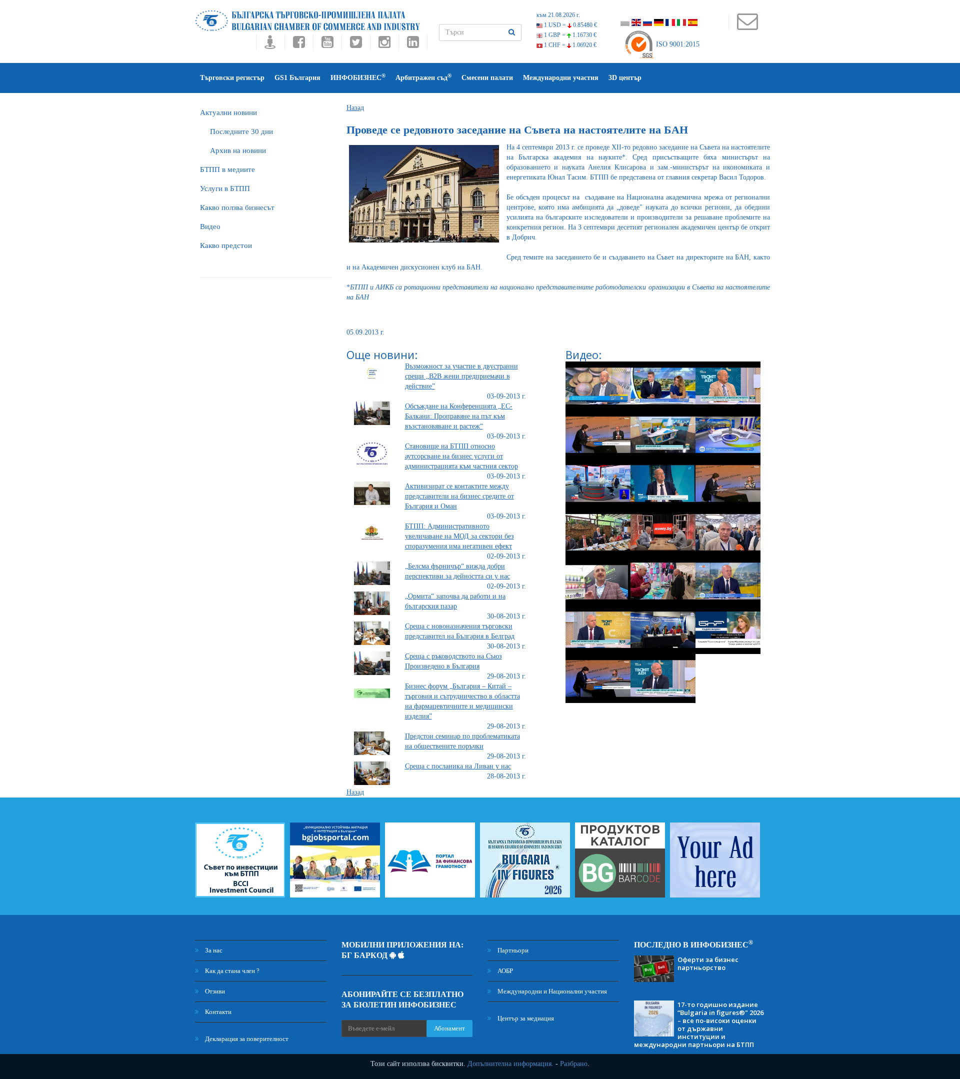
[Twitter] (356, 44)
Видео (210, 226)
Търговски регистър (232, 78)
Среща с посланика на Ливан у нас (458, 766)
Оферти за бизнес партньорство (708, 963)
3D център (625, 78)
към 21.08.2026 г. (558, 15)
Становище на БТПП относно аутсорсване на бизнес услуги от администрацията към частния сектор (461, 456)
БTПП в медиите (227, 170)
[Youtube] (327, 44)
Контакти (218, 1012)
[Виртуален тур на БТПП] (270, 44)
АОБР (504, 970)
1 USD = (569, 25)
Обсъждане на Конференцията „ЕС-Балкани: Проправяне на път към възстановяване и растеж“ (458, 416)
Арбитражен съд (424, 77)
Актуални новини (228, 112)
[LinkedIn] (413, 44)
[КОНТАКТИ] (747, 26)
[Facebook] (298, 44)
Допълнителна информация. (511, 1064)
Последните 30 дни (241, 132)
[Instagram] (384, 44)
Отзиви (214, 991)
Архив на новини (238, 150)
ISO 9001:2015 (677, 44)
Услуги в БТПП (225, 188)
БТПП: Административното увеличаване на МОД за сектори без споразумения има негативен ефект (459, 536)
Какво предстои (226, 246)
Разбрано (574, 1064)
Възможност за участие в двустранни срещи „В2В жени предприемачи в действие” (461, 376)
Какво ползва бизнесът (237, 208)
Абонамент (449, 1028)
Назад (355, 108)
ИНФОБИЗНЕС (358, 77)
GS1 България (297, 78)
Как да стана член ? (232, 970)
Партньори (512, 950)
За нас (213, 950)
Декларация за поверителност (246, 1038)
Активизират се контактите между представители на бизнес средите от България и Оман (459, 496)
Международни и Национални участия (551, 991)
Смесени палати (487, 78)
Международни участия (560, 78)
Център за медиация (525, 1018)
